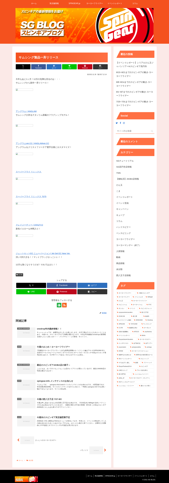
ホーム (89, 476)
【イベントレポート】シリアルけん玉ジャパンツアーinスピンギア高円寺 (134, 65)
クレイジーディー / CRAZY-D (29, 225)
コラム (152, 476)
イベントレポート (140, 476)
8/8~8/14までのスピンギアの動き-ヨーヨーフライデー (134, 84)
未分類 (20, 275)
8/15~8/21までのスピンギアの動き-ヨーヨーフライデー (134, 74)
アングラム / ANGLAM (26, 111)
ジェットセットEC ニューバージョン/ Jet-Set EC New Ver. (43, 253)
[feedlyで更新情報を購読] (59, 305)
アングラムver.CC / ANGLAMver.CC (32, 143)
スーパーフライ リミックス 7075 (31, 196)
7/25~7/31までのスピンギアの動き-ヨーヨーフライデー (134, 103)
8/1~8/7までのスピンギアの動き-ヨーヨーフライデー (134, 94)
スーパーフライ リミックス (29, 172)
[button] (100, 66)
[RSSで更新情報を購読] (64, 305)
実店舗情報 (99, 476)
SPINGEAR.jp (110, 476)
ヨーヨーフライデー (124, 476)
